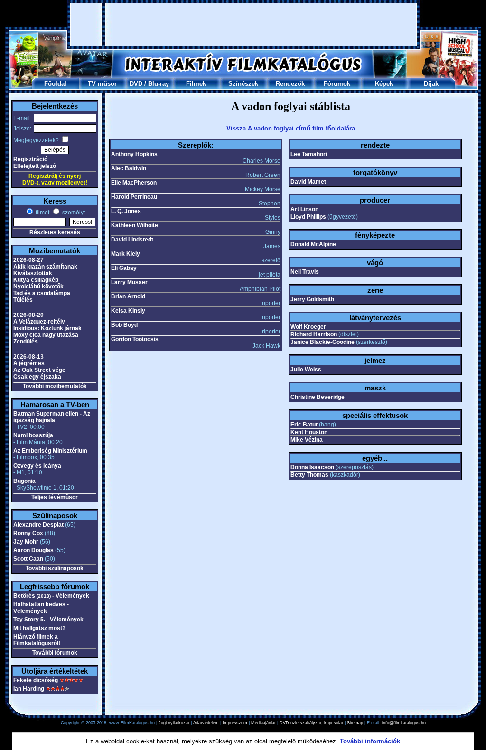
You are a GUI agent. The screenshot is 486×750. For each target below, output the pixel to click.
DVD (136, 83)
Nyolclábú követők (38, 286)
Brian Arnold (128, 296)
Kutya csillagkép (35, 280)
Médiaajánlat (263, 723)
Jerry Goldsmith (312, 299)
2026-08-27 (28, 260)
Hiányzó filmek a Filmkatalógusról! (36, 640)
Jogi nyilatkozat (174, 723)
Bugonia (24, 481)
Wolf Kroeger (308, 327)
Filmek (196, 83)
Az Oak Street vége (39, 370)
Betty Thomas (309, 475)
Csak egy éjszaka (37, 376)
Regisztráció (30, 159)
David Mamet (308, 181)
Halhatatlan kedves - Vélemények (41, 607)
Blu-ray (158, 83)
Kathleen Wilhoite (134, 225)
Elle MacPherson (134, 182)
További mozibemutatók (55, 386)
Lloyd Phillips (308, 216)
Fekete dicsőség (35, 680)
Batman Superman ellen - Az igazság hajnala (51, 417)
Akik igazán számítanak (45, 266)
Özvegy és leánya (37, 466)
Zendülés (25, 341)
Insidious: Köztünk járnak (47, 328)
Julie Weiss (305, 369)
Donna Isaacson (312, 467)
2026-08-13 (28, 356)
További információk (370, 741)
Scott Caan (28, 559)
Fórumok (337, 83)
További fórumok (54, 652)
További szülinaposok (55, 568)
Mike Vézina (306, 439)
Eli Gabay (124, 268)
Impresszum (235, 723)
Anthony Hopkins (134, 154)
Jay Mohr (25, 541)
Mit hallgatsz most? (39, 628)
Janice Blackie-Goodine (322, 342)
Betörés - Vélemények (51, 596)
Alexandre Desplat (38, 524)
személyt (73, 212)
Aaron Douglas (33, 550)
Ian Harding (28, 688)
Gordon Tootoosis (135, 339)
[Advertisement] (243, 24)
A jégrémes (29, 363)
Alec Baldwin (128, 168)
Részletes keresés (54, 232)
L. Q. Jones (126, 211)
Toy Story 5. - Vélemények (48, 619)
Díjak (431, 83)
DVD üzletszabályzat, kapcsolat (311, 723)
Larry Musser (129, 282)
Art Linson (304, 209)
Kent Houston (308, 432)
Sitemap (355, 723)
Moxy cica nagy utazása (45, 335)
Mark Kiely (125, 253)
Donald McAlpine (313, 244)
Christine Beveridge (317, 397)
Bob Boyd (124, 325)
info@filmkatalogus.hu (404, 723)
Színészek (243, 83)
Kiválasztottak (32, 273)
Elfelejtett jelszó (34, 166)
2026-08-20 (28, 315)
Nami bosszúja (33, 435)
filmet (41, 212)
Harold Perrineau (134, 197)
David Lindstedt (132, 239)
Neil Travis (304, 272)
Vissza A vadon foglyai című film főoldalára (290, 128)
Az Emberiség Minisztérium (50, 450)
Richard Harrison (313, 334)
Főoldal (55, 83)
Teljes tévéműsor (54, 497)
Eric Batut (304, 424)
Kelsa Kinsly (128, 310)
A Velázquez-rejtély (39, 321)
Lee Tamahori (308, 154)
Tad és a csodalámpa (41, 293)
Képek (384, 83)
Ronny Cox (28, 533)
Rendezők (290, 83)
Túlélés (23, 299)
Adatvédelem (206, 723)
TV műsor (102, 83)
